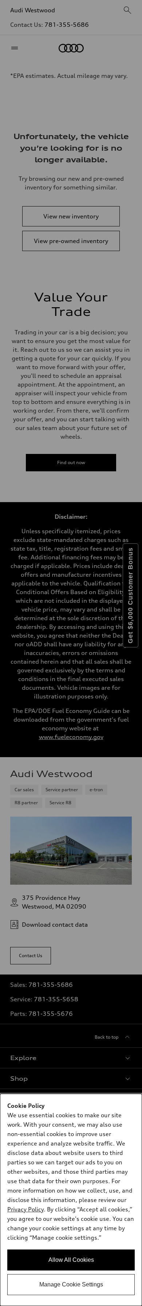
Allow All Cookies (71, 1260)
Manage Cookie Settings (71, 1284)
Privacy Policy (25, 1209)
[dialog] (71, 1200)
